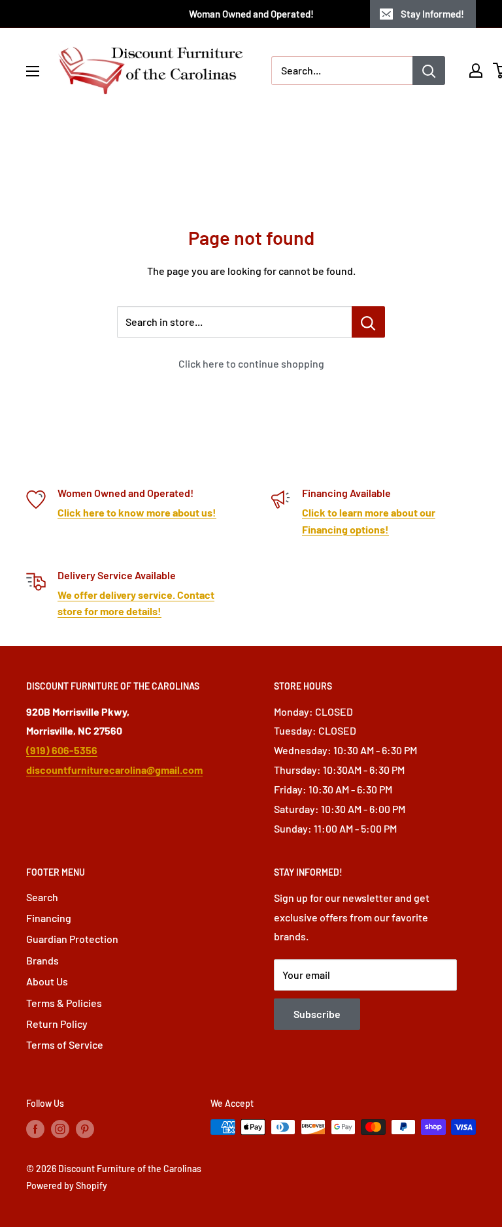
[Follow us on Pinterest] (85, 1128)
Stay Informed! (432, 14)
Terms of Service (64, 1044)
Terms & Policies (64, 1002)
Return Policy (57, 1023)
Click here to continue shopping (251, 363)
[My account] (475, 70)
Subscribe (317, 1014)
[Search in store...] (368, 322)
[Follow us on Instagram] (60, 1128)
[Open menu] (32, 71)
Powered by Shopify (66, 1185)
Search (42, 897)
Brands (42, 960)
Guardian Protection (72, 938)
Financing (48, 918)
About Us (47, 981)
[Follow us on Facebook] (35, 1128)
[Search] (428, 70)
